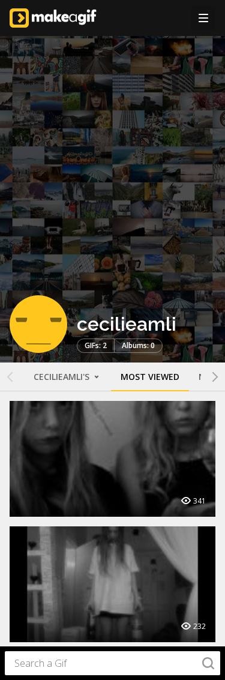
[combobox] (112, 663)
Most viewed (150, 376)
